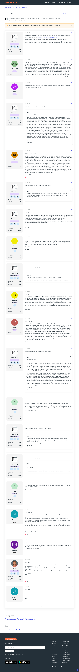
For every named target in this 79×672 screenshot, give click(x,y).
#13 (72, 398)
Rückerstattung (29, 619)
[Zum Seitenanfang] (77, 670)
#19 (72, 559)
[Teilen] (73, 14)
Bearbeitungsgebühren (11, 619)
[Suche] (73, 2)
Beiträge (10, 53)
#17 (72, 509)
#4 (72, 103)
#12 (72, 348)
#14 (72, 425)
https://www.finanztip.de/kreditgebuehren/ (47, 37)
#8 (72, 237)
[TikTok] (58, 666)
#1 (72, 32)
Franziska (12, 20)
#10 (72, 291)
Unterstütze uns (11, 639)
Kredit (21, 619)
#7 (72, 209)
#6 (72, 182)
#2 (72, 59)
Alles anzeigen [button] (48, 280)
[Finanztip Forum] (12, 2)
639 (12, 13)
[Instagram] (55, 666)
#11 (72, 318)
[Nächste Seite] (15, 13)
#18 (72, 540)
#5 (72, 150)
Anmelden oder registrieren (64, 2)
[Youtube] (53, 666)
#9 (72, 264)
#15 (72, 455)
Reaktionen (10, 49)
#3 (72, 82)
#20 (72, 586)
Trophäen (10, 51)
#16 (72, 482)
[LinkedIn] (61, 666)
